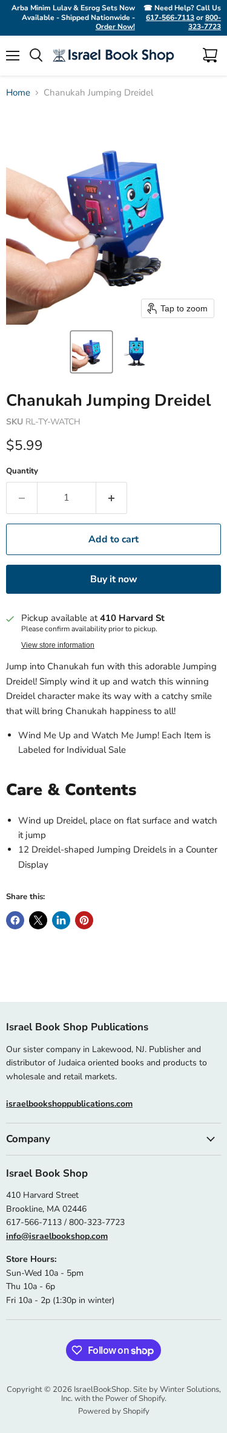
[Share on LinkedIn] (61, 920)
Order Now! (115, 26)
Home (18, 93)
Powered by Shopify (114, 1411)
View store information (57, 645)
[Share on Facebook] (15, 920)
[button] (91, 351)
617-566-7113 (170, 17)
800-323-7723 (204, 22)
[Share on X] (38, 920)
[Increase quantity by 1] (111, 497)
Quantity (22, 471)
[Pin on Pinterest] (84, 920)
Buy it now (113, 579)
